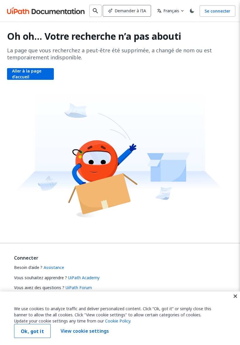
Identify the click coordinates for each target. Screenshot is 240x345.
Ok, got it (32, 331)
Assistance (54, 267)
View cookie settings (85, 330)
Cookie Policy (117, 321)
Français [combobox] (168, 11)
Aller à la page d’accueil (26, 74)
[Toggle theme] (192, 11)
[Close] (235, 296)
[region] (120, 318)
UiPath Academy (84, 278)
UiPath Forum (79, 287)
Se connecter (217, 11)
